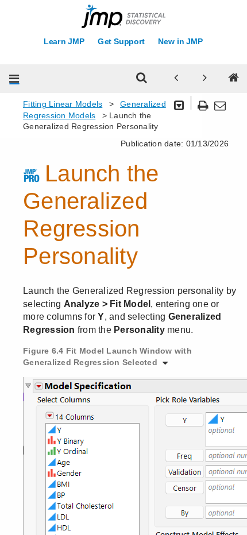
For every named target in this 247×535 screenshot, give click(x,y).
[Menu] (14, 78)
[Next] (205, 78)
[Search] (142, 78)
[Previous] (176, 78)
